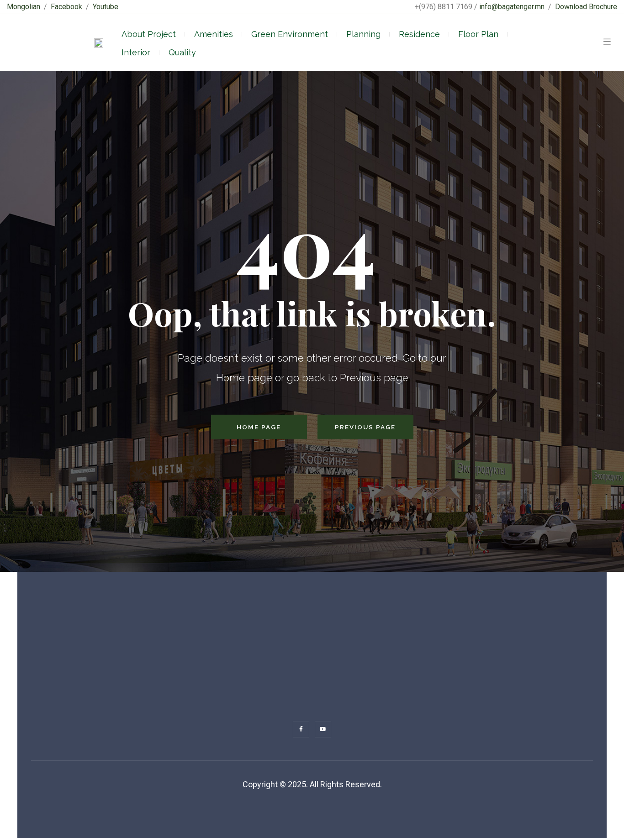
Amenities (213, 34)
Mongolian (23, 6)
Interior (136, 52)
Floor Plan (478, 34)
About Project (149, 34)
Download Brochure (586, 6)
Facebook (66, 6)
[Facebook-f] (301, 729)
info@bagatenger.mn (512, 6)
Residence (419, 34)
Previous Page (365, 427)
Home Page (259, 427)
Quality (182, 52)
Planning (363, 34)
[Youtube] (323, 729)
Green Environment (289, 34)
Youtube (105, 6)
